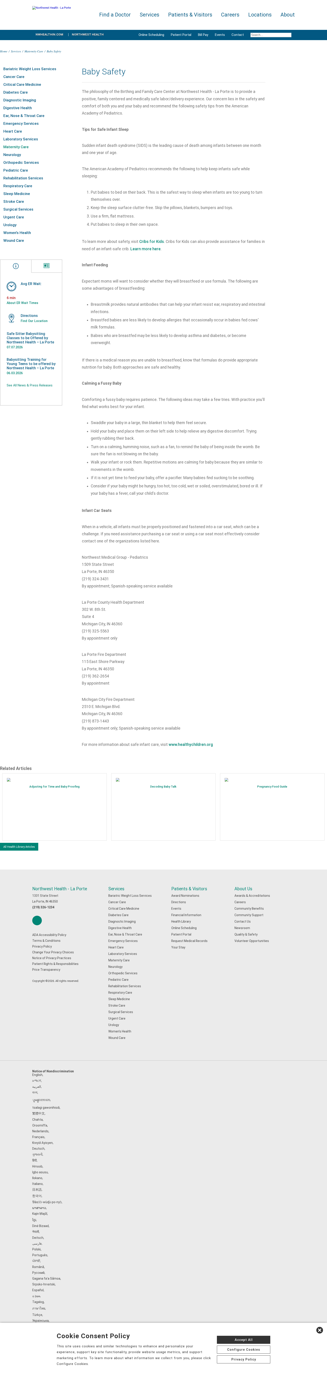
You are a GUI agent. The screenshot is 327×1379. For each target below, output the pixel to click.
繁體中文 (38, 1113)
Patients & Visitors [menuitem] (190, 15)
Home (3, 51)
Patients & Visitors (189, 888)
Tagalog (38, 1302)
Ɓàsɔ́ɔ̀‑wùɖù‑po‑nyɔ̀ (47, 1202)
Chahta (37, 1119)
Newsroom (242, 928)
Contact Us (242, 921)
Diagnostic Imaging (19, 100)
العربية (36, 1086)
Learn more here (145, 249)
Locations (260, 15)
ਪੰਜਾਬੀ (36, 1261)
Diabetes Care (15, 92)
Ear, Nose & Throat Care (23, 115)
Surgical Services (18, 209)
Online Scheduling (151, 35)
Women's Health (17, 232)
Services (16, 51)
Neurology (12, 154)
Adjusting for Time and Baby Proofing (54, 786)
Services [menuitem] (149, 15)
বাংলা (34, 1092)
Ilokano (37, 1178)
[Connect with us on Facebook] (37, 920)
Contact (238, 35)
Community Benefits (249, 908)
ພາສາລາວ (39, 1208)
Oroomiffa (39, 1125)
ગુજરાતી (37, 1154)
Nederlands (40, 1131)
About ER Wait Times (22, 303)
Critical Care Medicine (22, 84)
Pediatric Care (15, 170)
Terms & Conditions (46, 940)
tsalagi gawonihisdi (46, 1107)
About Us (243, 888)
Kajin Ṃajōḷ (39, 1213)
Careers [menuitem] (230, 15)
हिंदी (34, 1160)
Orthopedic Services (21, 162)
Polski (36, 1249)
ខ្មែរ (34, 1220)
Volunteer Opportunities (251, 941)
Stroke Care (13, 201)
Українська (40, 1320)
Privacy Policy (42, 946)
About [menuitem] (288, 15)
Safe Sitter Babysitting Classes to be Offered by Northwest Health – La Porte (30, 338)
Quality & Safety (246, 934)
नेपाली (35, 1231)
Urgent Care (13, 217)
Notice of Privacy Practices (51, 958)
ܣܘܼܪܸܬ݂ (36, 1296)
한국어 (37, 1196)
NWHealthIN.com (49, 34)
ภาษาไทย (38, 1308)
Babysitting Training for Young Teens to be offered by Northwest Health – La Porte (31, 363)
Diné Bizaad (40, 1226)
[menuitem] (271, 35)
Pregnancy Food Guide (272, 786)
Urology (9, 225)
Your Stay (178, 947)
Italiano (37, 1184)
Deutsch (38, 1148)
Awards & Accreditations (252, 895)
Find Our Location (34, 321)
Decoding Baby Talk (163, 786)
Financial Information (186, 915)
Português (39, 1255)
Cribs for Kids (151, 241)
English (37, 1075)
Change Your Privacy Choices (53, 952)
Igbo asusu (40, 1172)
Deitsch (37, 1237)
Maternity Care (33, 51)
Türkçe (37, 1315)
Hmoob (37, 1166)
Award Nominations (185, 895)
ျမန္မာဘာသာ (41, 1100)
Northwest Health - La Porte (59, 888)
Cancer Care (13, 76)
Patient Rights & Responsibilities (55, 964)
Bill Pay (203, 35)
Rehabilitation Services (23, 178)
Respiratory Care (17, 186)
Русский (38, 1272)
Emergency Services (21, 123)
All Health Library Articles (19, 846)
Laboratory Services (20, 139)
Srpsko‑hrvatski (43, 1284)
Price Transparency (46, 969)
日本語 (37, 1189)
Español (38, 1290)
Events (220, 35)
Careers (240, 902)
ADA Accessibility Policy (49, 935)
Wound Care (13, 240)
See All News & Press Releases (29, 385)
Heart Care (12, 131)
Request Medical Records (189, 941)
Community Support (248, 915)
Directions (178, 902)
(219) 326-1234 (43, 907)
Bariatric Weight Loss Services (29, 69)
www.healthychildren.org (191, 744)
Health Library (181, 921)
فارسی (37, 1243)
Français (38, 1137)
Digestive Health (17, 108)
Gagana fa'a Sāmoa (46, 1278)
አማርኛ (36, 1080)
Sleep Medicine (16, 193)
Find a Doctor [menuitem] (115, 15)
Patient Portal (181, 35)
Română (38, 1267)
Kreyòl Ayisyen (42, 1143)
